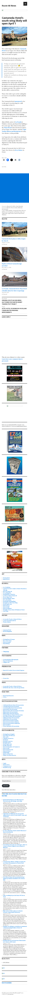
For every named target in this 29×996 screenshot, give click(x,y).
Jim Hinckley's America (9, 594)
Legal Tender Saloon (12, 213)
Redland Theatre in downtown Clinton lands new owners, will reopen (14, 941)
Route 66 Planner (7, 608)
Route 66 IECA (7, 724)
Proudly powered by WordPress (10, 993)
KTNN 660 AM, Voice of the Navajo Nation (13, 687)
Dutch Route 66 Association (10, 709)
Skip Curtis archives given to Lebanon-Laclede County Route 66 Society (13, 911)
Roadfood (5, 740)
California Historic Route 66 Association (13, 705)
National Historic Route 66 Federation (13, 715)
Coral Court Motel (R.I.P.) (9, 620)
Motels (8, 207)
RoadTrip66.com (7, 604)
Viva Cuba (5, 611)
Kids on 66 (5, 737)
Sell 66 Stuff (6, 752)
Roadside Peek (7, 742)
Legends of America (8, 738)
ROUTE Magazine (7, 631)
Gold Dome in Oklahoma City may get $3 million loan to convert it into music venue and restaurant (15, 815)
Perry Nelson (18, 150)
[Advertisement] (14, 188)
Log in (4, 763)
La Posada (18, 122)
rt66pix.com (6, 662)
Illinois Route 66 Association (10, 712)
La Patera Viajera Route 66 (10, 595)
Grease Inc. (6, 678)
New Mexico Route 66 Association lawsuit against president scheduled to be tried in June (14, 878)
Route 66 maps (7, 642)
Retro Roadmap (7, 600)
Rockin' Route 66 (7, 745)
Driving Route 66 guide (9, 734)
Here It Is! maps (7, 640)
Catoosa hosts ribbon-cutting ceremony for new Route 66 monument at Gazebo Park (14, 862)
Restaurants (5, 209)
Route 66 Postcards (8, 749)
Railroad (20, 207)
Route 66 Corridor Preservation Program (13, 670)
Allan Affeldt (9, 210)
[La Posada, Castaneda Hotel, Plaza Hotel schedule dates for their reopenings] (14, 279)
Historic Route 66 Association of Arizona (13, 710)
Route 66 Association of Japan (10, 720)
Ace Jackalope (6, 587)
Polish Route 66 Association (10, 719)
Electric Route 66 (7, 591)
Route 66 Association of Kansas (11, 722)
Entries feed (6, 764)
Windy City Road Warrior (9, 755)
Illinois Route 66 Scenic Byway (11, 713)
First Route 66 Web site (9, 735)
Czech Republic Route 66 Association (12, 708)
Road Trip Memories (8, 695)
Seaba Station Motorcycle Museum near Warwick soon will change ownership (13, 800)
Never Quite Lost (7, 597)
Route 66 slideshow (8, 661)
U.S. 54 (4, 697)
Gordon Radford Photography (10, 659)
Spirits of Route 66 (8, 754)
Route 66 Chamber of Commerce (11, 747)
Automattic (10, 994)
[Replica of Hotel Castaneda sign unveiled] (14, 254)
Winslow (4, 214)
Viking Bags (6, 651)
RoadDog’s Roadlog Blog (9, 601)
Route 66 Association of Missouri (11, 723)
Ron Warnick (19, 206)
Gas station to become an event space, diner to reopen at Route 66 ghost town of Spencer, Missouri (15, 846)
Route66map (6, 643)
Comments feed (7, 766)
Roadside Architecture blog (10, 602)
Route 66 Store (7, 751)
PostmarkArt (6, 578)
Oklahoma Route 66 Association (11, 717)
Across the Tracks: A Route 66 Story (12, 619)
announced (18, 101)
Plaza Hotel (7, 127)
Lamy (20, 212)
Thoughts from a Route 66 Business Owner (14, 609)
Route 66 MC (6, 607)
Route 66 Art (6, 579)
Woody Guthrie (7, 622)
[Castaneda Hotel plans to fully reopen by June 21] (14, 229)
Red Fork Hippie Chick (8, 598)
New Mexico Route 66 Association (11, 716)
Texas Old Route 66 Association (11, 726)
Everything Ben (7, 593)
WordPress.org (7, 767)
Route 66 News (9, 5)
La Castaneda (9, 212)
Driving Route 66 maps (9, 639)
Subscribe (5, 785)
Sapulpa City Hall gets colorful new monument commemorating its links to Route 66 (15, 927)
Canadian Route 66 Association (11, 706)
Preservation (14, 207)
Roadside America (8, 741)
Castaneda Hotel (17, 210)
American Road (7, 630)
